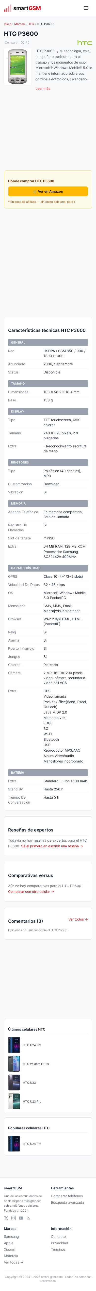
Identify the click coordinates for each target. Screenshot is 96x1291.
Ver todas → (13, 1262)
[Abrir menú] (86, 8)
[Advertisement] (48, 262)
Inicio (7, 24)
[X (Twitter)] (6, 1218)
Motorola (11, 1256)
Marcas (19, 24)
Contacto (58, 1236)
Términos (58, 1249)
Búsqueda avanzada (67, 1202)
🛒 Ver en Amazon (48, 191)
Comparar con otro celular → (31, 891)
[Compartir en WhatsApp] (27, 42)
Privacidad (59, 1243)
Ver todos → (78, 919)
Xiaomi (9, 1249)
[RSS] (28, 1218)
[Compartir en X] (22, 42)
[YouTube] (21, 1218)
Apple (8, 1243)
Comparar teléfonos (67, 1196)
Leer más (42, 88)
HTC (31, 24)
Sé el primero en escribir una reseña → (52, 846)
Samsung (11, 1236)
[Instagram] (13, 1218)
